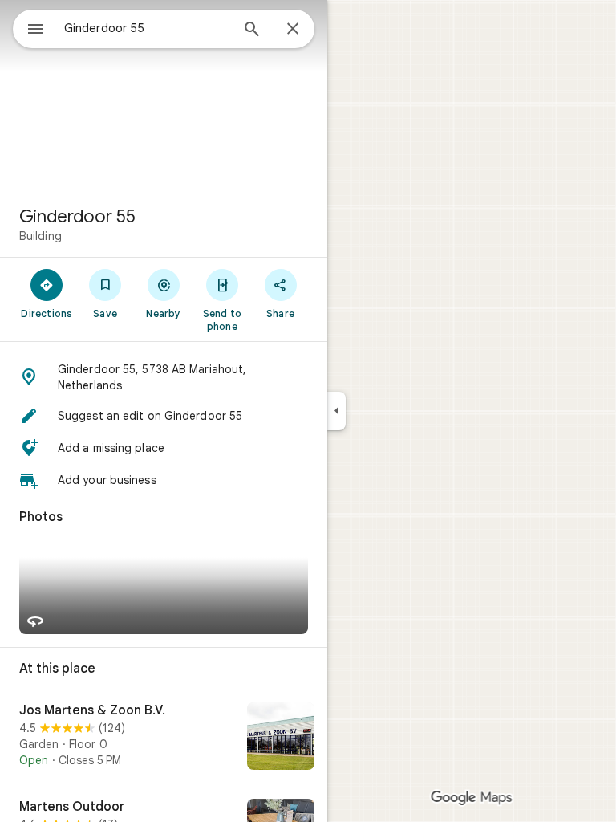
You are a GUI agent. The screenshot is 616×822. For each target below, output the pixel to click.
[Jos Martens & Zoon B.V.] (163, 738)
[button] (163, 377)
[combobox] (146, 28)
